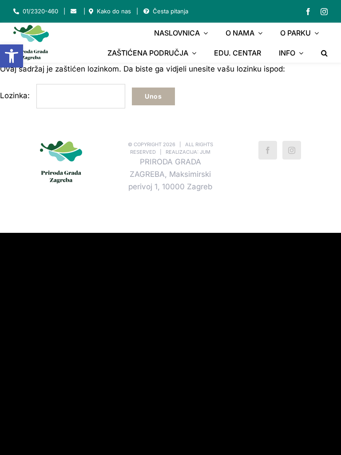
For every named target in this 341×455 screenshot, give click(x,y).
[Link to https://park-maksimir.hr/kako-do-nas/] (91, 11)
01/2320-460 (40, 11)
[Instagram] (291, 150)
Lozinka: (16, 95)
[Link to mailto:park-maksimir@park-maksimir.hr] (73, 11)
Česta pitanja (170, 11)
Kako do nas (114, 11)
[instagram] (324, 11)
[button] (11, 56)
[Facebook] (267, 150)
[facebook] (308, 11)
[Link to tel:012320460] (16, 11)
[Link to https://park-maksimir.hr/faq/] (146, 11)
